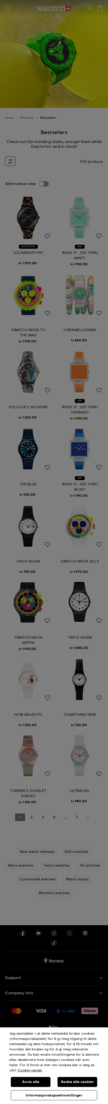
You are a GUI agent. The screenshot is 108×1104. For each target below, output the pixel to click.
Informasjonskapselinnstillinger (54, 1095)
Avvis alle (30, 1082)
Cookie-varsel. (30, 1070)
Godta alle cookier (77, 1082)
